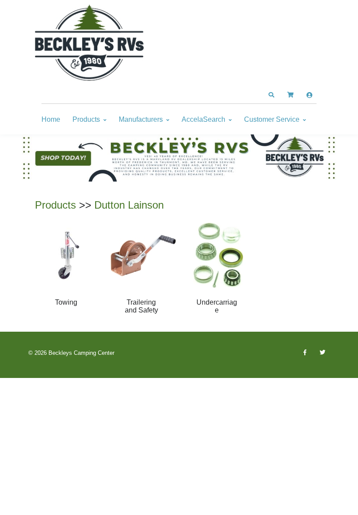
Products (86, 119)
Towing (66, 302)
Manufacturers (141, 119)
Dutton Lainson (129, 205)
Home (50, 119)
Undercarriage (216, 306)
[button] (271, 95)
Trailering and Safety (141, 306)
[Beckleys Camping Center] (89, 42)
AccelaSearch (203, 119)
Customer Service (271, 119)
